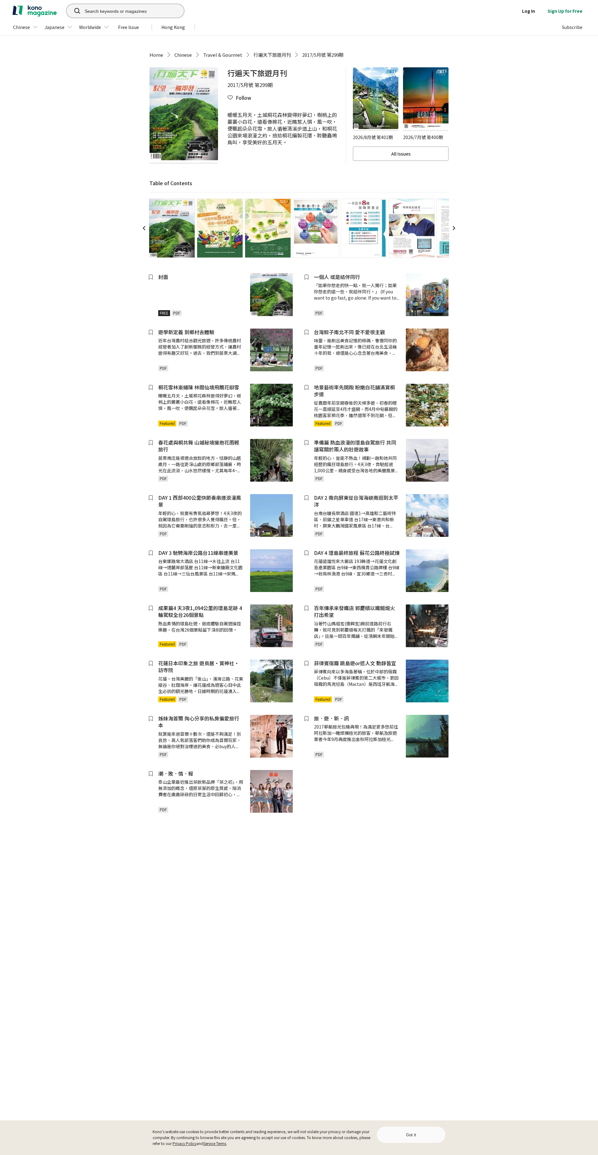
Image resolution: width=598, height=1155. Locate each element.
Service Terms (214, 1143)
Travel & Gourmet (222, 54)
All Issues (401, 154)
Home (156, 54)
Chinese (183, 54)
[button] (239, 97)
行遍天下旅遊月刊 (272, 54)
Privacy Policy (185, 1143)
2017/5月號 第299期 (323, 54)
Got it (411, 1135)
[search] (74, 11)
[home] (34, 11)
